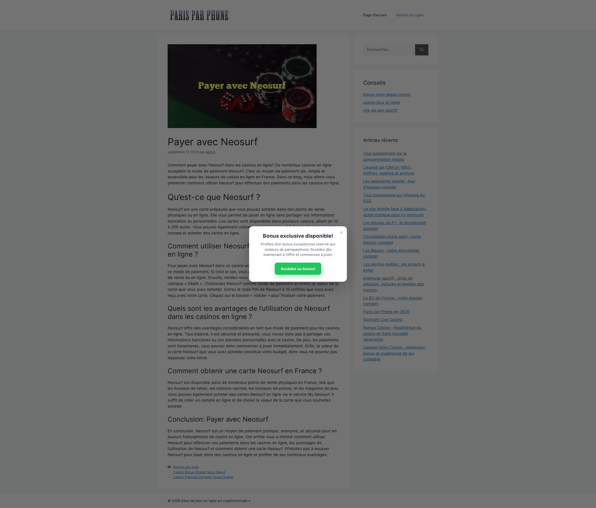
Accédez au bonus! (298, 268)
